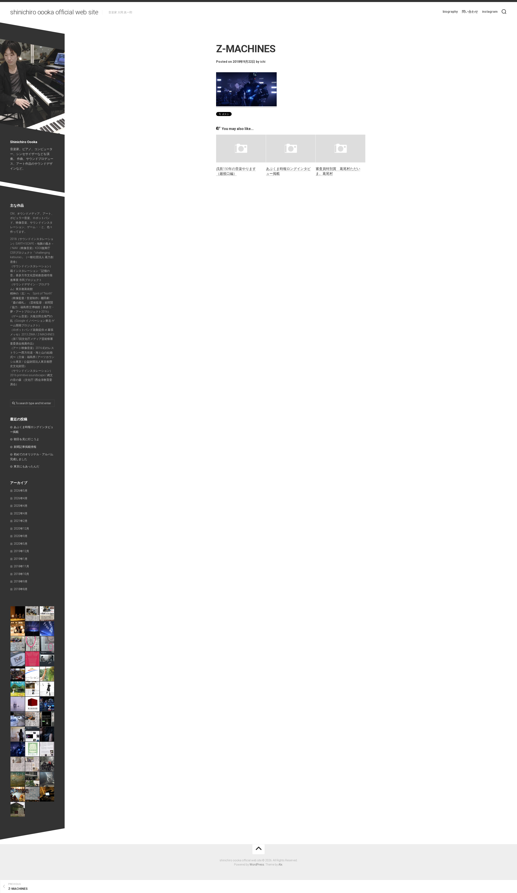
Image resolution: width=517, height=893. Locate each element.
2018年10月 (21, 574)
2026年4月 (20, 498)
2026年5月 (20, 490)
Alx (280, 864)
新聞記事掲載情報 (25, 446)
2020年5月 (20, 543)
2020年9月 (20, 536)
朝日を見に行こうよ (26, 439)
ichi (262, 62)
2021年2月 (20, 520)
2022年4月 (20, 513)
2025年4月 (20, 505)
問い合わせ (470, 12)
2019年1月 (20, 558)
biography (450, 12)
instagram (490, 12)
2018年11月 (21, 566)
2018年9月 (20, 581)
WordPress (257, 864)
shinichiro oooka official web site (54, 12)
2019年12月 (21, 551)
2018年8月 (20, 589)
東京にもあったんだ (26, 466)
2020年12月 (21, 528)
